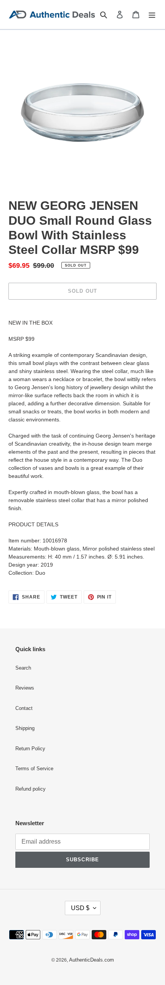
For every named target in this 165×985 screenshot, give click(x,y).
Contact (24, 708)
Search (23, 668)
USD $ (80, 908)
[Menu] (152, 14)
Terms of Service (34, 768)
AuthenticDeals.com (91, 960)
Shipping (25, 728)
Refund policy (30, 789)
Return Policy (30, 748)
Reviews (24, 688)
